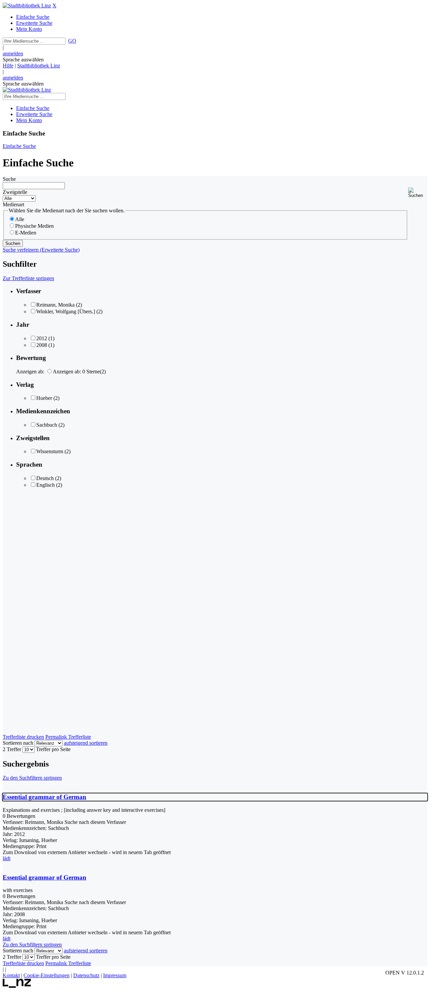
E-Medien (25, 232)
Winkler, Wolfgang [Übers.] (65, 311)
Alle (19, 219)
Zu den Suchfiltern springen (32, 778)
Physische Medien (34, 226)
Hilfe (8, 65)
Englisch (45, 485)
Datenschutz (86, 975)
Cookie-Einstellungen (47, 975)
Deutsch (45, 478)
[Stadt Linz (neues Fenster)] (17, 986)
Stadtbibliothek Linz (38, 65)
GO (72, 41)
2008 (41, 345)
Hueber (44, 398)
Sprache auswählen (23, 59)
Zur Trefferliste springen (28, 278)
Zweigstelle (15, 192)
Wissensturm (49, 451)
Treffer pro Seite (53, 749)
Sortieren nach (18, 743)
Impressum (114, 975)
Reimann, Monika (55, 305)
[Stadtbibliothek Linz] (27, 5)
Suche (9, 179)
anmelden (13, 53)
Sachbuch (46, 425)
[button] (417, 193)
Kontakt (11, 975)
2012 (41, 338)
